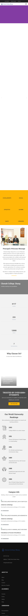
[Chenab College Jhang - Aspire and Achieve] (7, 4)
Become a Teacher (6, 585)
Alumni (19, 1)
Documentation (5, 610)
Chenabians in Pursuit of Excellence (11, 532)
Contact (3, 582)
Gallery (3, 599)
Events (3, 596)
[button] (1, 98)
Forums (3, 613)
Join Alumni (7, 1)
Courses (3, 594)
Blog (3, 580)
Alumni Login (13, 1)
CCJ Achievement (5, 510)
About (3, 577)
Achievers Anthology (7, 505)
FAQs (3, 602)
